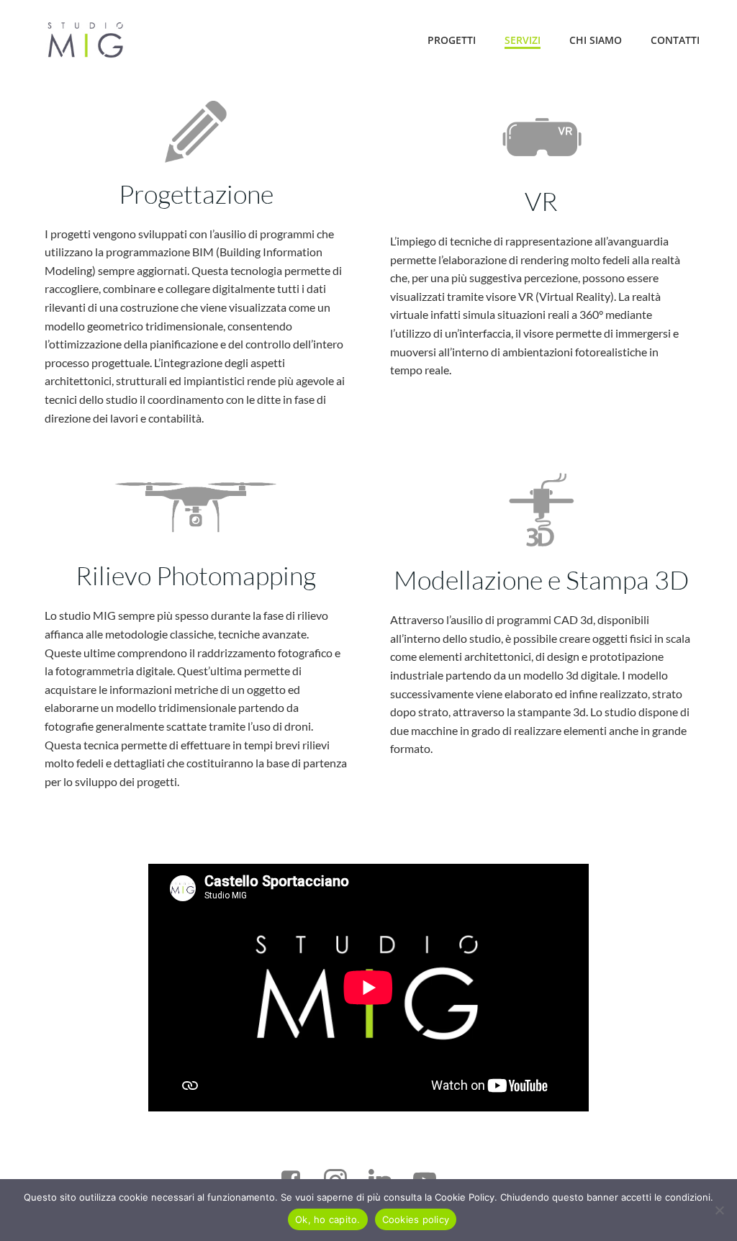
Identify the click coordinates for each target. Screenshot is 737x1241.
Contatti (675, 40)
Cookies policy (416, 1219)
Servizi (523, 40)
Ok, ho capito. (328, 1219)
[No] (719, 1210)
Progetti (452, 40)
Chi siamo (595, 40)
